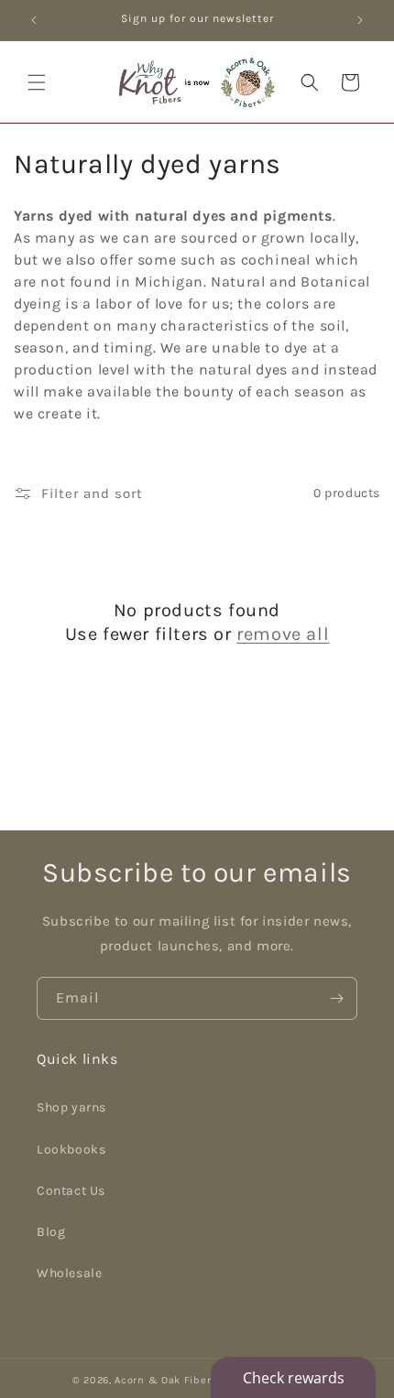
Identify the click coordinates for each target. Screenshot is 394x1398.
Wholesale (69, 1273)
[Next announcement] (360, 20)
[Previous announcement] (34, 20)
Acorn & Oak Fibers (166, 1380)
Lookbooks (71, 1149)
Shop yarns (71, 1107)
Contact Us (71, 1190)
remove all (282, 634)
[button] (36, 82)
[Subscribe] (336, 998)
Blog (51, 1232)
